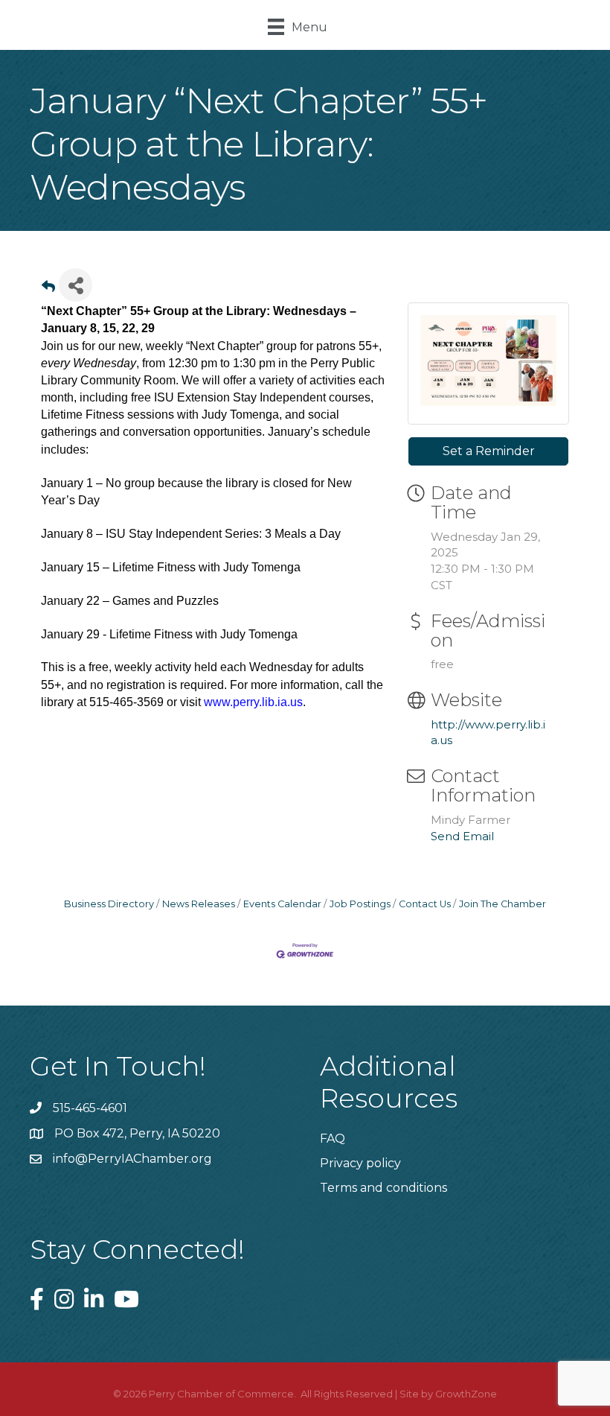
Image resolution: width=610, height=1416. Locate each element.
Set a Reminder (489, 451)
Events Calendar (282, 903)
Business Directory (109, 903)
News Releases (198, 903)
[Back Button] (48, 289)
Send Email (462, 836)
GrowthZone (466, 1394)
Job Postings (360, 903)
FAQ (332, 1138)
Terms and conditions (383, 1188)
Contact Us (425, 903)
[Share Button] (75, 285)
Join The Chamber (502, 903)
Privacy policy (360, 1163)
